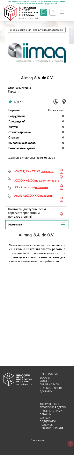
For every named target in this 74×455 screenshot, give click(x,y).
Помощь (45, 414)
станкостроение (51, 388)
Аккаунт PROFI (49, 404)
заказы (45, 377)
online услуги (49, 384)
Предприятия (49, 374)
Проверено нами (51, 410)
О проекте (37, 440)
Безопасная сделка (53, 407)
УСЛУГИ (45, 381)
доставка (46, 391)
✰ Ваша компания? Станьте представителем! (36, 29)
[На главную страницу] (21, 20)
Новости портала (51, 428)
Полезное (46, 424)
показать (47, 171)
